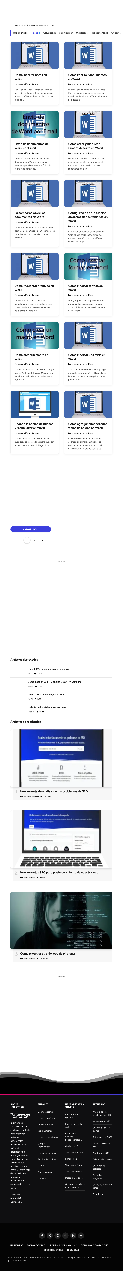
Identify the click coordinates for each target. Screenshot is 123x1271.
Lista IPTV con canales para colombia (48, 669)
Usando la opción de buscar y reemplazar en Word (34, 426)
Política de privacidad (63, 1245)
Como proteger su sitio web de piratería (47, 953)
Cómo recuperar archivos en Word (34, 288)
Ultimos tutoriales (46, 1118)
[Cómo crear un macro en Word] (35, 335)
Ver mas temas (45, 1130)
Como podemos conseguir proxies (46, 694)
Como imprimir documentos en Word (87, 77)
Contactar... (16, 1201)
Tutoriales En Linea (31, 796)
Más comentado (99, 32)
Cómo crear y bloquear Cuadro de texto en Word (85, 146)
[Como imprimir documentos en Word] (88, 55)
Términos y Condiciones (95, 1245)
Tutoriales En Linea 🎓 (19, 25)
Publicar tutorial (45, 1124)
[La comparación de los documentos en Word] (35, 193)
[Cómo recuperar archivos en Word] (35, 266)
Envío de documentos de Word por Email (32, 146)
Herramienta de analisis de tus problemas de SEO (54, 791)
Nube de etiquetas (37, 25)
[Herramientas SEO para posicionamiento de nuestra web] (61, 839)
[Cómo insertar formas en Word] (88, 266)
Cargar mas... (30, 529)
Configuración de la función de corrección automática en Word (88, 217)
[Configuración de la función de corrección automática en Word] (88, 193)
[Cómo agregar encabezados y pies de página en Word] (88, 404)
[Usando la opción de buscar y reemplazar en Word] (35, 404)
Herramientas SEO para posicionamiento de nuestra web (59, 872)
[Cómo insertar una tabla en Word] (88, 335)
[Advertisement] (61, 11)
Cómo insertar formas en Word (85, 288)
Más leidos (82, 32)
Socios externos (36, 1245)
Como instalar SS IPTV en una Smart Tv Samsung (54, 681)
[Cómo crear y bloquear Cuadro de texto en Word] (88, 124)
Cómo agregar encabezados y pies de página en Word (87, 426)
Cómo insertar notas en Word (31, 77)
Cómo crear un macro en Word (31, 357)
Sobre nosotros (53, 1250)
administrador (29, 877)
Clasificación (66, 32)
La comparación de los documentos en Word (30, 215)
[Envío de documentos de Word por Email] (35, 124)
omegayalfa (23, 84)
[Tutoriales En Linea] (20, 1115)
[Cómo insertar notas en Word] (35, 55)
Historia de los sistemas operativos (47, 707)
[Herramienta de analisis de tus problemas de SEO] (61, 758)
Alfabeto (116, 32)
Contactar (72, 1250)
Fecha (35, 32)
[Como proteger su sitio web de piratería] (61, 920)
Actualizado (49, 32)
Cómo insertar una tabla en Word (87, 357)
